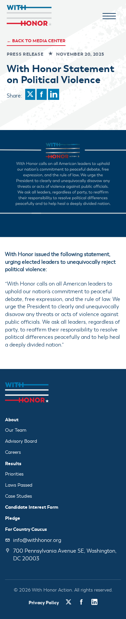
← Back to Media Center (36, 41)
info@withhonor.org (37, 540)
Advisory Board (21, 441)
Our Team (16, 430)
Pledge (12, 518)
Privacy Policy (44, 603)
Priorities (14, 474)
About (11, 420)
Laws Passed (18, 485)
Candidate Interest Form (31, 507)
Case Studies (18, 496)
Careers (13, 452)
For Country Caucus (26, 529)
